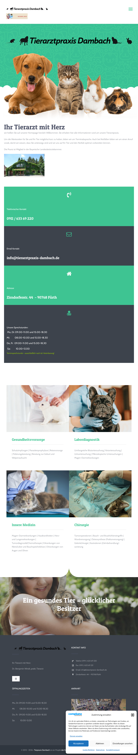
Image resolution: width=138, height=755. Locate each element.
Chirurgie (95, 494)
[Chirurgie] (100, 493)
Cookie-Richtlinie (89, 750)
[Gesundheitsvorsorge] (37, 408)
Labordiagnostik (95, 408)
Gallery (42, 408)
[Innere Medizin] (37, 493)
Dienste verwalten (76, 736)
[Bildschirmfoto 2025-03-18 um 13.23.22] (98, 700)
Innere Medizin (33, 494)
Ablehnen (100, 743)
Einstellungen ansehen (122, 743)
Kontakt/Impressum (113, 750)
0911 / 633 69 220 (20, 218)
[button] (132, 715)
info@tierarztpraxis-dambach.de (33, 258)
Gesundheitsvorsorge (33, 408)
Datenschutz (100, 750)
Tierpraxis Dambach (42, 750)
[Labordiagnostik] (100, 408)
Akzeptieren (78, 743)
